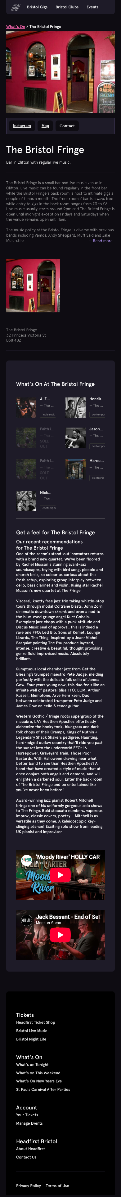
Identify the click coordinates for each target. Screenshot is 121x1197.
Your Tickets (27, 1115)
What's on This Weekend (38, 1073)
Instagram (22, 126)
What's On (15, 26)
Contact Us (26, 1157)
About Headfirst (30, 1149)
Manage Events (29, 1123)
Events (92, 7)
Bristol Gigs (37, 7)
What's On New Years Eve (39, 1081)
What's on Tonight (32, 1065)
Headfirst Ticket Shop (35, 1022)
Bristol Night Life (31, 1039)
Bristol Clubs (67, 7)
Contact (67, 126)
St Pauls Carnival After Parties (43, 1089)
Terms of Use (57, 1186)
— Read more (101, 240)
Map (45, 126)
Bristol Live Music (31, 1031)
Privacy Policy (28, 1186)
